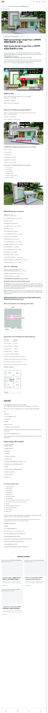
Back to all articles (6, 9)
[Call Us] (34, 2)
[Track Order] (39, 2)
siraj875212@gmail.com (12, 528)
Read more (5, 585)
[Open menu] (44, 2)
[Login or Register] (36, 2)
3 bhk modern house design (26, 57)
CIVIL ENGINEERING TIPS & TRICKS (10, 544)
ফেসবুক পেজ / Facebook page (10, 523)
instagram (6, 526)
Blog (6, 6)
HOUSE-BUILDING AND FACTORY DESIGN (12, 536)
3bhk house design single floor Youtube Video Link (22, 63)
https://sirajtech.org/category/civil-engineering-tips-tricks (16, 547)
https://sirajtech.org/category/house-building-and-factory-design (18, 539)
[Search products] (42, 2)
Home (2, 6)
